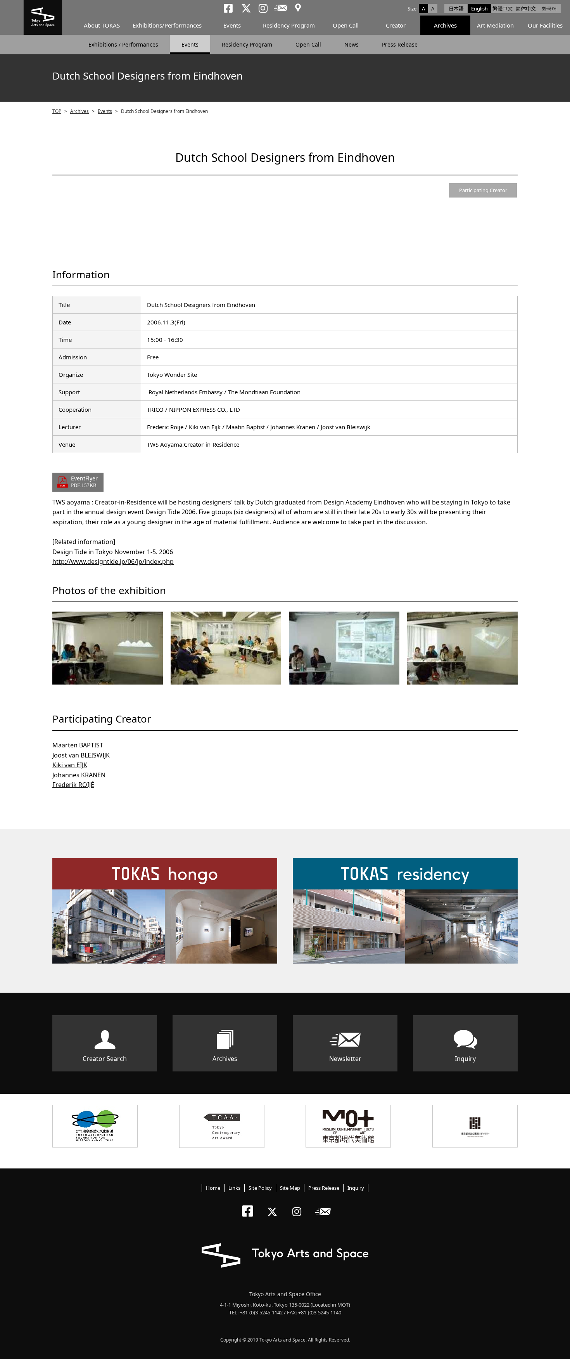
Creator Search (105, 1058)
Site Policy (260, 1187)
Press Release (400, 44)
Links (234, 1187)
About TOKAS (102, 25)
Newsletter (345, 1058)
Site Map (290, 1187)
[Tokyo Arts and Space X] (274, 1205)
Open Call (346, 25)
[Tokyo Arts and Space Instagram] (299, 1205)
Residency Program (289, 25)
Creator (396, 25)
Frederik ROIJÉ (73, 784)
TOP (56, 111)
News (351, 44)
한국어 (549, 8)
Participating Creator (483, 190)
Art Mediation (495, 25)
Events (232, 25)
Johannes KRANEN (78, 775)
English (479, 8)
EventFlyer (84, 481)
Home (213, 1187)
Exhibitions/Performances (167, 25)
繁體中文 (502, 8)
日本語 (456, 8)
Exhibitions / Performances (123, 44)
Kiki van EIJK (69, 765)
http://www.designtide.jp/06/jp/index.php (113, 561)
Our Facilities (545, 25)
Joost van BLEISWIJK (81, 755)
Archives (445, 25)
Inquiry (465, 1058)
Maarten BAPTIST (77, 745)
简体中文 (526, 8)
